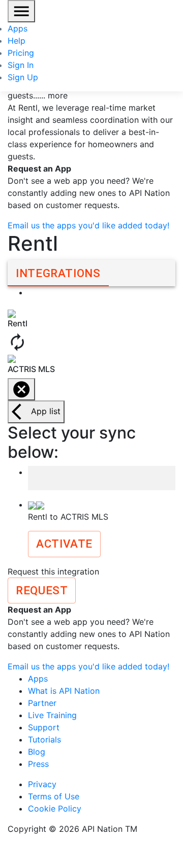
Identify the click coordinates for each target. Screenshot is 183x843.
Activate (64, 543)
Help (16, 41)
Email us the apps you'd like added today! (88, 225)
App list (45, 411)
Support (43, 727)
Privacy (42, 784)
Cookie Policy (54, 808)
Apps (17, 28)
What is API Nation (64, 691)
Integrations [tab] (58, 273)
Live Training (52, 715)
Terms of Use (53, 796)
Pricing (21, 53)
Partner (42, 703)
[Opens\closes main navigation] (21, 11)
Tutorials (44, 739)
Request (42, 590)
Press (38, 764)
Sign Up (23, 77)
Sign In (21, 65)
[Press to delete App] (21, 389)
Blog (36, 752)
